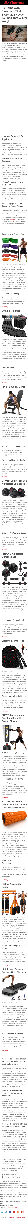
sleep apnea (15, 225)
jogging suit (12, 219)
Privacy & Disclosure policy (17, 1217)
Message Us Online (12, 1207)
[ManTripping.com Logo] (14, 3)
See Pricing (5, 307)
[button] (14, 66)
